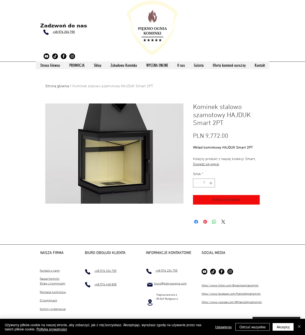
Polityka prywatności (51, 329)
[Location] (150, 302)
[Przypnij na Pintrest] (205, 222)
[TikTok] (55, 56)
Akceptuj (283, 327)
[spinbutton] (204, 183)
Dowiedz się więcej (206, 164)
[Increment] (211, 183)
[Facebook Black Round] (63, 56)
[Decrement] (197, 183)
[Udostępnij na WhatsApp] (214, 222)
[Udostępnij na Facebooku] (196, 222)
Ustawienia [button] (223, 327)
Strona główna (57, 86)
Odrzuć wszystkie (252, 327)
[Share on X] (223, 222)
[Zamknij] (299, 327)
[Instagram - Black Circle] (72, 56)
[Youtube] (46, 56)
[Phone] (46, 32)
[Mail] (150, 285)
